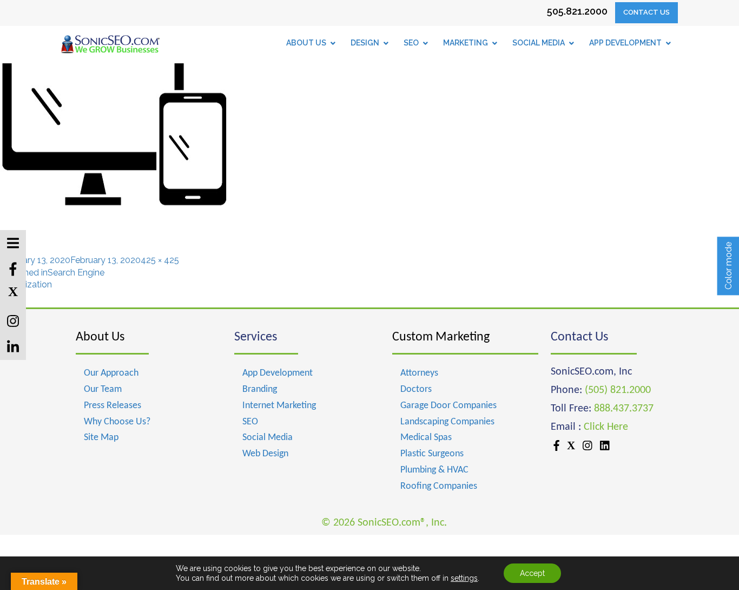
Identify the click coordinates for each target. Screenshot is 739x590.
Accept (532, 573)
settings (464, 578)
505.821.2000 (577, 11)
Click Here (606, 427)
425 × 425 (160, 260)
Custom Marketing (441, 337)
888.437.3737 (624, 408)
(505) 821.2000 (618, 390)
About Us (100, 337)
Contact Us (646, 12)
